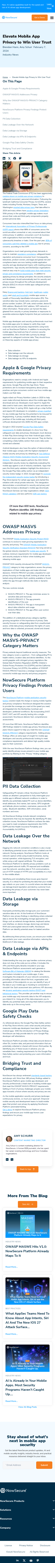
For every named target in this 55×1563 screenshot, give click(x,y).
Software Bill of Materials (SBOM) (17, 971)
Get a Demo (39, 17)
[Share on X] (9, 158)
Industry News (11, 54)
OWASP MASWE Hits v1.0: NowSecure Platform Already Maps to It (27, 1251)
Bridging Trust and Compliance (17, 148)
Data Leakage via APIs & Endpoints (19, 136)
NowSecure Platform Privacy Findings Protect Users (24, 111)
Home (5, 77)
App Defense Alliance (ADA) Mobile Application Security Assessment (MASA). (26, 456)
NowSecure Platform (15, 697)
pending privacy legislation (37, 210)
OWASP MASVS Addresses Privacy (20, 94)
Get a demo (7, 1109)
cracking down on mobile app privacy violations (22, 196)
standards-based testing (41, 1075)
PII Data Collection (11, 118)
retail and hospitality (20, 295)
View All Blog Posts (27, 1407)
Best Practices (13, 1308)
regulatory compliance (26, 254)
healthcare (38, 292)
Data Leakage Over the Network (18, 124)
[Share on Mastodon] (20, 158)
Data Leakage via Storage (15, 130)
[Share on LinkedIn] (4, 158)
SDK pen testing (40, 494)
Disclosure (45, 1545)
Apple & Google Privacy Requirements (21, 88)
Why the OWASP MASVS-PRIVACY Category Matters (25, 102)
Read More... (11, 1266)
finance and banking (16, 292)
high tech (29, 292)
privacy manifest (44, 411)
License (9, 1545)
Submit (44, 1465)
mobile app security (38, 551)
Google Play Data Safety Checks (18, 142)
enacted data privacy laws (24, 207)
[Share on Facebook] (14, 158)
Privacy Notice (26, 1545)
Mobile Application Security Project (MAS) (31, 539)
